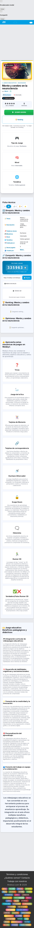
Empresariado (25, 913)
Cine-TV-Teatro (22, 907)
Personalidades (16, 922)
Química (9, 901)
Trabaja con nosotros (17, 881)
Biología (12, 888)
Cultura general (22, 910)
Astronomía (11, 907)
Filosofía (18, 916)
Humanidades (10, 919)
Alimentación (27, 904)
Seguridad (24, 901)
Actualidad (16, 904)
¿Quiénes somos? (12, 878)
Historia (21, 891)
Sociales (14, 925)
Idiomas (29, 891)
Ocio (26, 919)
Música (29, 898)
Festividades (9, 916)
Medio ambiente (18, 898)
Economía (15, 913)
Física (4, 891)
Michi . (7, 91)
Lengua (17, 895)
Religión (6, 925)
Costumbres (10, 910)
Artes (4, 888)
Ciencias (20, 888)
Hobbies (26, 916)
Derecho (6, 913)
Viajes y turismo (25, 925)
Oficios (7, 922)
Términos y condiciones (17, 874)
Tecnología (6, 904)
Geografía (12, 891)
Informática (8, 895)
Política (27, 922)
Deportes (28, 888)
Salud (16, 901)
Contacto (25, 878)
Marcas (19, 919)
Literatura (26, 895)
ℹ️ (8, 206)
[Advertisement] (17, 41)
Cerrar (2, 9)
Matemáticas (7, 898)
